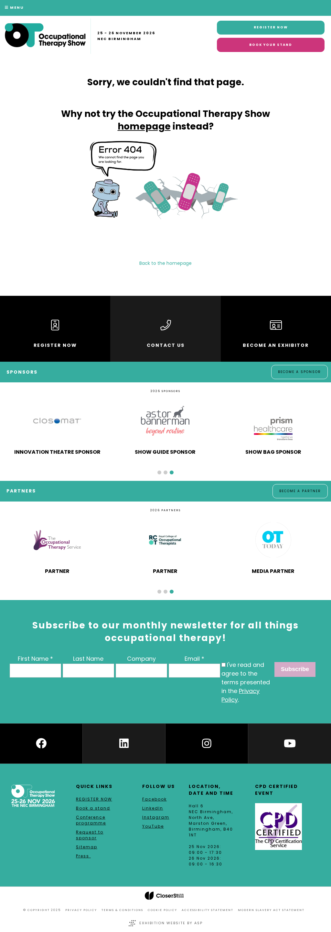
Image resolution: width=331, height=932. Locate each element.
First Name (33, 659)
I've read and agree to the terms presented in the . (245, 682)
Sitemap (86, 847)
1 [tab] (159, 472)
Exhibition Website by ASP (171, 923)
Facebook (154, 799)
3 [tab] (172, 472)
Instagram (155, 817)
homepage (144, 126)
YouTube (153, 826)
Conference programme (91, 820)
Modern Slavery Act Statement (271, 910)
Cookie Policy (162, 910)
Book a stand (93, 808)
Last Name (88, 659)
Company (141, 659)
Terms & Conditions (122, 910)
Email (192, 659)
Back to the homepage (165, 263)
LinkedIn (152, 808)
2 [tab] (165, 472)
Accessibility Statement (207, 910)
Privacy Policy (81, 910)
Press (83, 856)
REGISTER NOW (94, 799)
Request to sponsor (89, 835)
